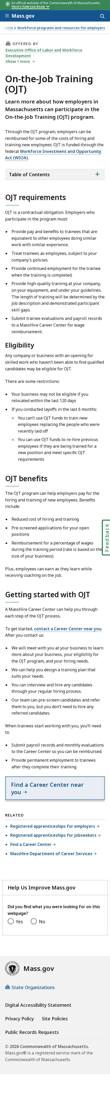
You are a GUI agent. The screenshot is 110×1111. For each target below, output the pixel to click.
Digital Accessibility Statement (38, 1005)
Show (18, 61)
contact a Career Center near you (67, 629)
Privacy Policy (19, 1018)
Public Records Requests (32, 1032)
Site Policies (55, 1018)
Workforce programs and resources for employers (61, 28)
